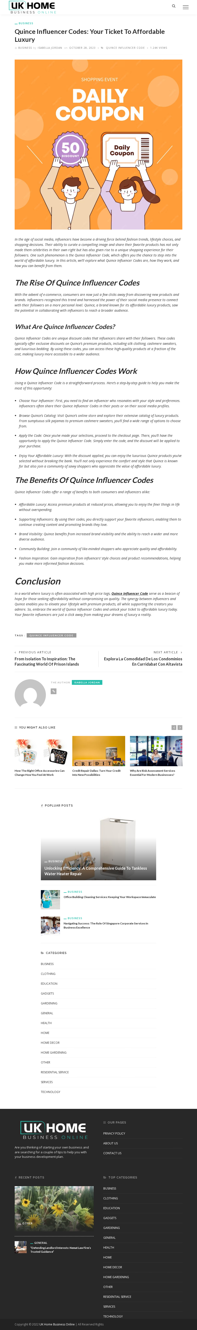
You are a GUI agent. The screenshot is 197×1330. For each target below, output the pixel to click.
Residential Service (55, 1072)
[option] (41, 756)
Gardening (49, 1003)
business (26, 23)
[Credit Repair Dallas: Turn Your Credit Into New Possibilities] (98, 751)
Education (49, 984)
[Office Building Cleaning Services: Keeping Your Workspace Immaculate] (50, 899)
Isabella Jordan (50, 47)
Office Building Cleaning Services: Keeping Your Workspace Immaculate (110, 897)
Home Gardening (54, 1053)
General (47, 1013)
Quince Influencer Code (125, 47)
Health (46, 1023)
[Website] (53, 691)
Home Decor (50, 1043)
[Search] (173, 6)
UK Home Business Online (57, 1324)
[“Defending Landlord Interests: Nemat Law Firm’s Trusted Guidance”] (21, 1246)
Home (45, 1033)
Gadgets (47, 993)
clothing (48, 974)
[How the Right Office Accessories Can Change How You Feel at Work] (41, 751)
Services (47, 1082)
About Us (110, 1143)
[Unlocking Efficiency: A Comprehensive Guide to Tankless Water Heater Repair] (98, 846)
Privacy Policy (114, 1133)
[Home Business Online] (32, 7)
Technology (50, 1092)
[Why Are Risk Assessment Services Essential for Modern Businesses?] (156, 751)
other (45, 1062)
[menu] (186, 7)
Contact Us (112, 1153)
